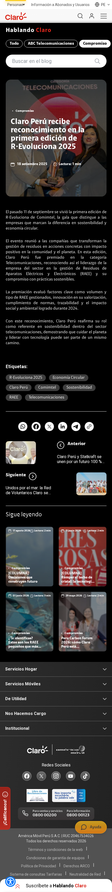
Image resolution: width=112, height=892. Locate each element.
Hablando (29, 31)
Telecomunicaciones (46, 397)
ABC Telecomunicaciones (51, 44)
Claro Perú (18, 388)
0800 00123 (78, 815)
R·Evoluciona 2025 (25, 378)
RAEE (13, 397)
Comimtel (47, 388)
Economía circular (69, 378)
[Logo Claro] (16, 16)
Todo (14, 44)
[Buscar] (80, 16)
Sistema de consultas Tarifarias (36, 874)
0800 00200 (45, 815)
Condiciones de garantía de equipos (55, 858)
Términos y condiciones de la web (55, 850)
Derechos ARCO (77, 866)
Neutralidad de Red (85, 874)
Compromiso (95, 44)
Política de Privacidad (38, 866)
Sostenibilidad (79, 388)
